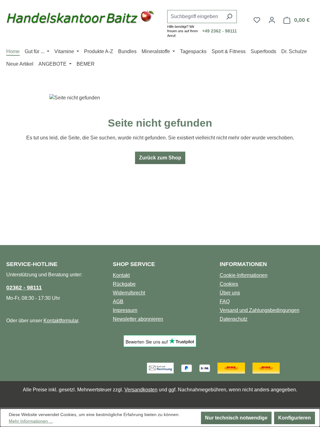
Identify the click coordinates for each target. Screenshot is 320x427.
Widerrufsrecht (129, 292)
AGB (118, 301)
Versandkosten (141, 389)
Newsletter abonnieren (138, 319)
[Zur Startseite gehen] (80, 19)
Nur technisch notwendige (236, 417)
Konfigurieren (294, 417)
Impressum (125, 310)
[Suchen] (229, 16)
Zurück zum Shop (160, 157)
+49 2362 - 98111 (219, 30)
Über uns (230, 292)
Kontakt (121, 275)
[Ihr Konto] (271, 20)
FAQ (225, 301)
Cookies (229, 284)
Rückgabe (124, 284)
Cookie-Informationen (244, 275)
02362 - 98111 (24, 287)
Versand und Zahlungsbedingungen (259, 310)
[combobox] (195, 16)
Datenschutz (234, 319)
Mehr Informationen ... (31, 421)
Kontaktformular (60, 320)
